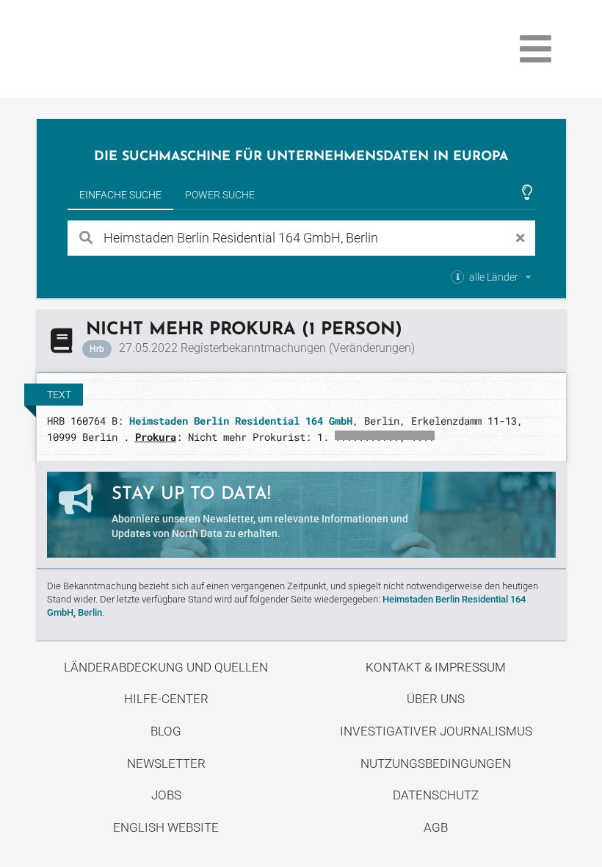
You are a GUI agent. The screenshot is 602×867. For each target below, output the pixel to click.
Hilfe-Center (166, 698)
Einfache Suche (120, 195)
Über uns (436, 698)
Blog (165, 731)
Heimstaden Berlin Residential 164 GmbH (240, 421)
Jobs (166, 795)
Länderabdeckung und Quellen (166, 667)
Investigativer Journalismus (436, 731)
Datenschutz (436, 795)
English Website (166, 827)
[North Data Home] (122, 49)
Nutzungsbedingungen (435, 763)
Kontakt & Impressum (436, 667)
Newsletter (166, 763)
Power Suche (220, 195)
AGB (436, 827)
